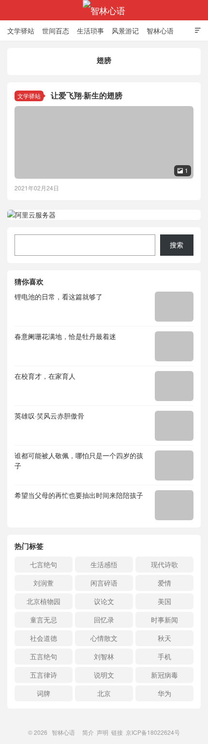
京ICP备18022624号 (153, 732)
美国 (164, 601)
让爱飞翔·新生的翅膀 (86, 95)
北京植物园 (43, 601)
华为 (164, 693)
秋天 (164, 638)
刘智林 (104, 656)
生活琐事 (90, 30)
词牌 (43, 693)
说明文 (104, 675)
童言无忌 (43, 619)
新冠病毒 (164, 675)
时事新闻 (164, 619)
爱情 (164, 583)
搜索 (176, 244)
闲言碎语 (104, 583)
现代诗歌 (164, 564)
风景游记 (125, 30)
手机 (164, 656)
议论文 (104, 601)
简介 (88, 732)
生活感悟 (104, 564)
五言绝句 (43, 656)
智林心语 (104, 10)
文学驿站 (20, 30)
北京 (104, 693)
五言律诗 (43, 675)
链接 (117, 732)
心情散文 (104, 638)
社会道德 (43, 638)
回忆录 (104, 619)
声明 (102, 732)
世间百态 (55, 30)
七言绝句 (43, 564)
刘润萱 (43, 583)
